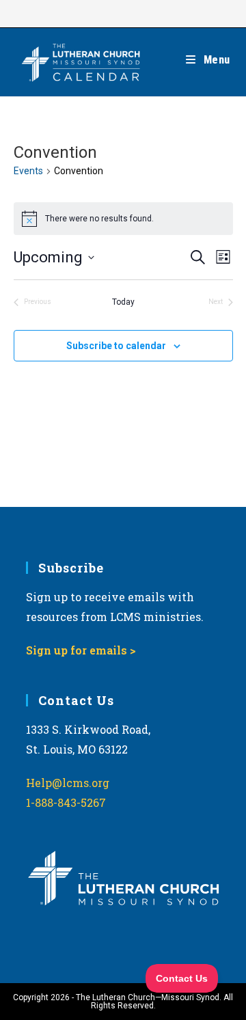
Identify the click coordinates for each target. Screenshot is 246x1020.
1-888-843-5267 (66, 802)
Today (123, 302)
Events (28, 170)
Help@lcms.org (67, 782)
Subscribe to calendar (116, 345)
